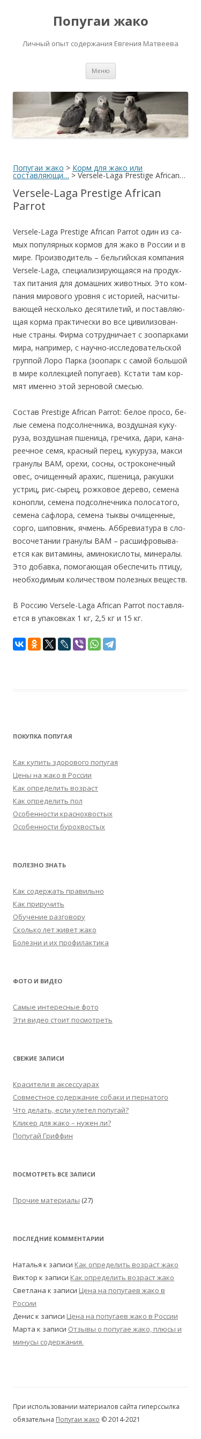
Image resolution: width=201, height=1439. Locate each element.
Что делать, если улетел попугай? (71, 1110)
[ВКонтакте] (19, 644)
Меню (101, 71)
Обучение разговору (49, 917)
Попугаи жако (100, 21)
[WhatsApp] (94, 644)
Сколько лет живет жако (54, 929)
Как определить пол (48, 801)
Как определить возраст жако (126, 1264)
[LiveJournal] (64, 644)
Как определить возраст (55, 788)
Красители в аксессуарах (56, 1084)
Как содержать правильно (58, 891)
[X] (49, 644)
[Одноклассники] (34, 644)
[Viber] (79, 644)
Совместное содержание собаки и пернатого (90, 1097)
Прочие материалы (46, 1200)
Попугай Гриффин (43, 1136)
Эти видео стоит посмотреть (63, 1020)
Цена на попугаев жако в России (122, 1316)
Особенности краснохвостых (63, 814)
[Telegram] (109, 644)
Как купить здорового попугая (65, 762)
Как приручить (38, 904)
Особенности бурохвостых (59, 826)
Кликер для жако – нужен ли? (62, 1123)
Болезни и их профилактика (61, 942)
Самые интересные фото (56, 1007)
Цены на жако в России (52, 775)
